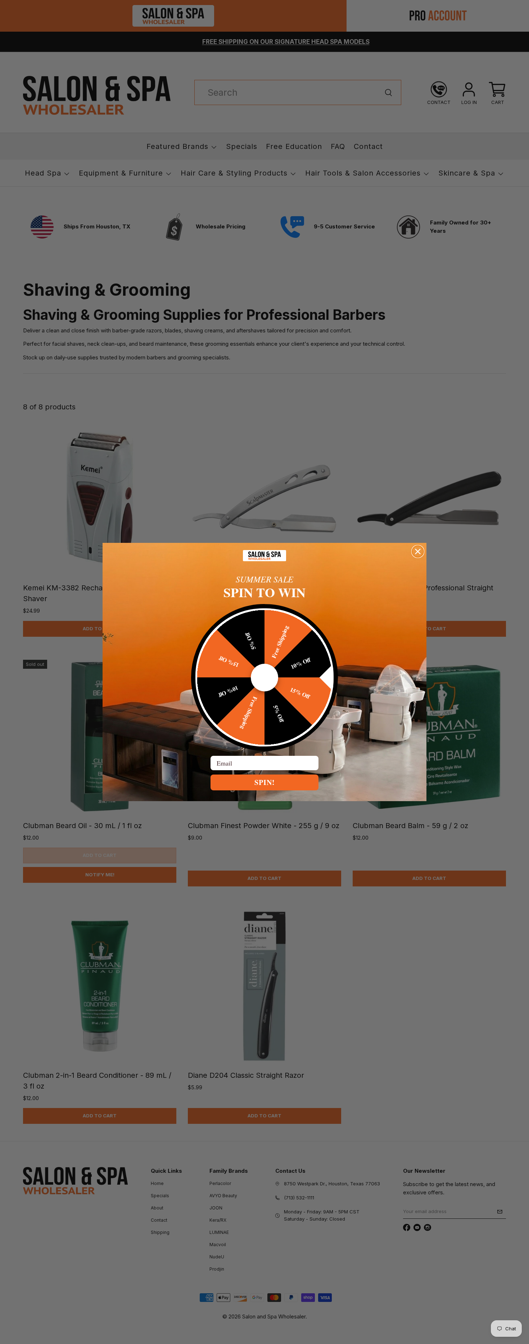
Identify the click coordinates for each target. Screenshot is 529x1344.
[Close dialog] (418, 551)
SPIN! (264, 782)
